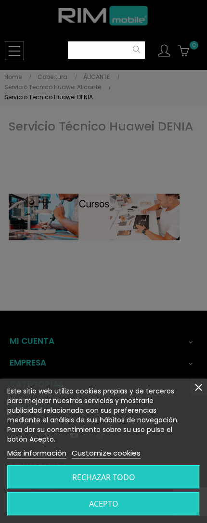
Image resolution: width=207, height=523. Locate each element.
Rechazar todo (103, 477)
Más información (36, 453)
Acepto (103, 503)
